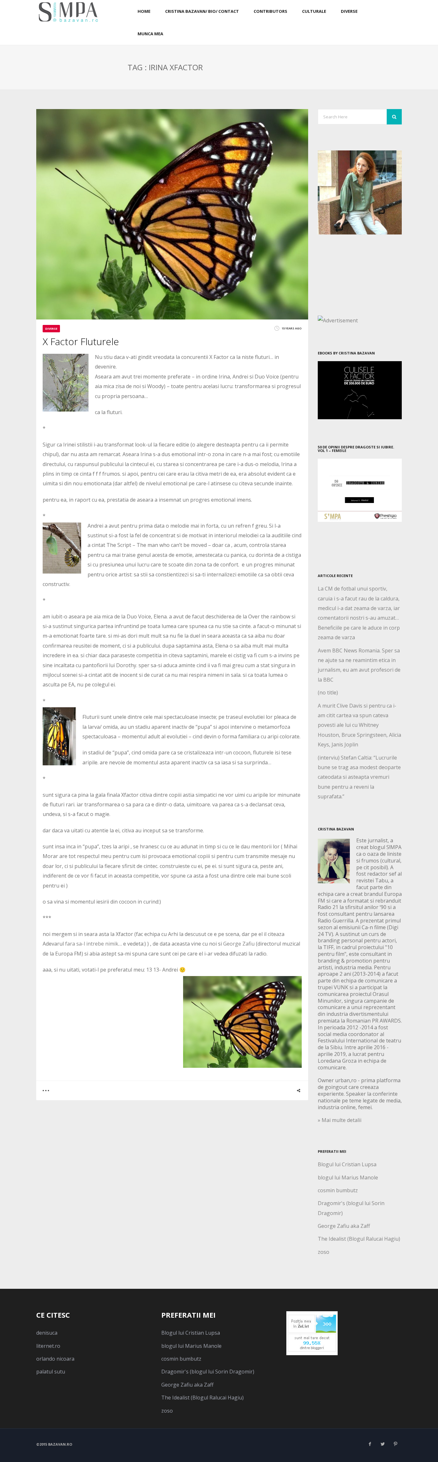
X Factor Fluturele (81, 341)
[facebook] (370, 1444)
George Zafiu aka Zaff (344, 1225)
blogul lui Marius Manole (348, 1177)
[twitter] (382, 1444)
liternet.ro (48, 1345)
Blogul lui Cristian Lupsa (347, 1164)
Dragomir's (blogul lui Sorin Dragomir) (207, 1371)
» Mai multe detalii (339, 1120)
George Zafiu (239, 943)
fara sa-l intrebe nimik (91, 943)
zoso (323, 1251)
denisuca (46, 1332)
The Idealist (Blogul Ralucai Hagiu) (359, 1238)
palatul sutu (50, 1371)
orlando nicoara (55, 1358)
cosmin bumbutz (338, 1190)
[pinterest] (395, 1444)
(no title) (328, 692)
